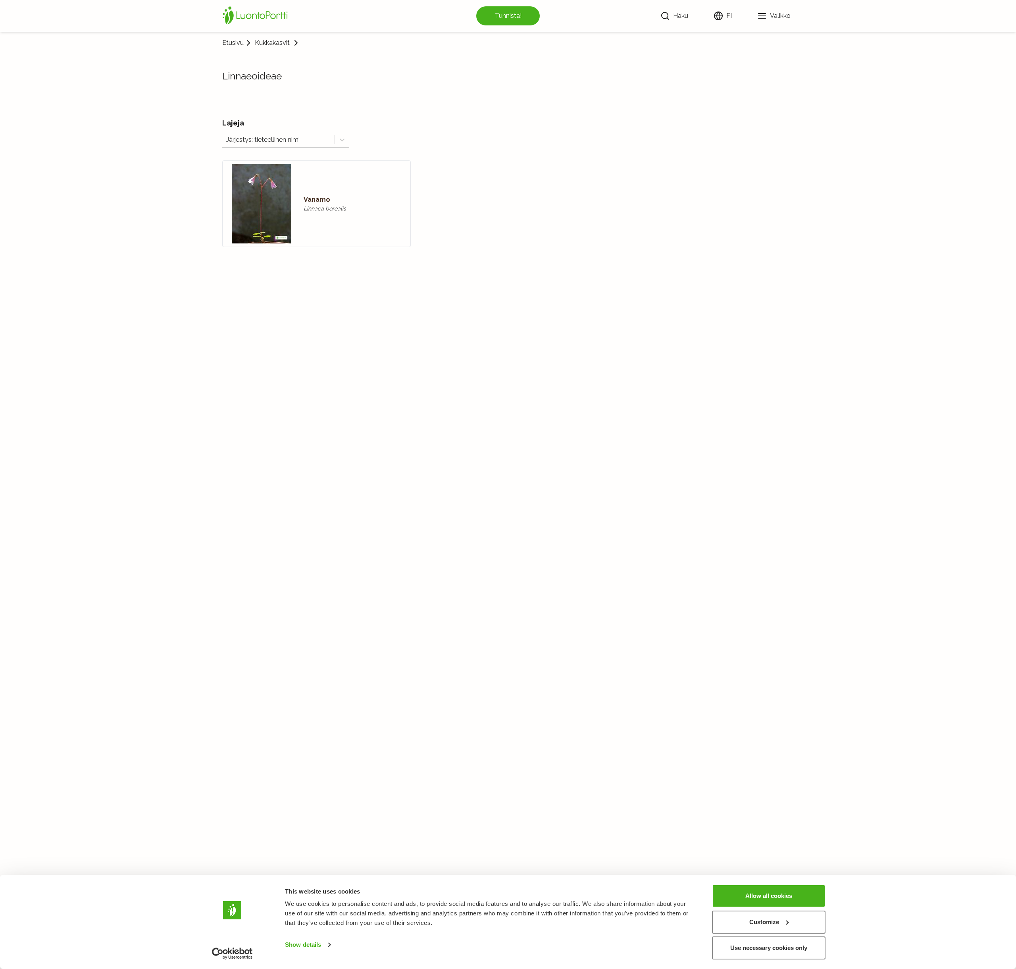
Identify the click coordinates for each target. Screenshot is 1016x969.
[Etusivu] (256, 15)
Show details (303, 944)
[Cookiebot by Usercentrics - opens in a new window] (232, 953)
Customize (764, 922)
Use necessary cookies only (768, 947)
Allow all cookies (768, 895)
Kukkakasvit (272, 43)
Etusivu (233, 42)
